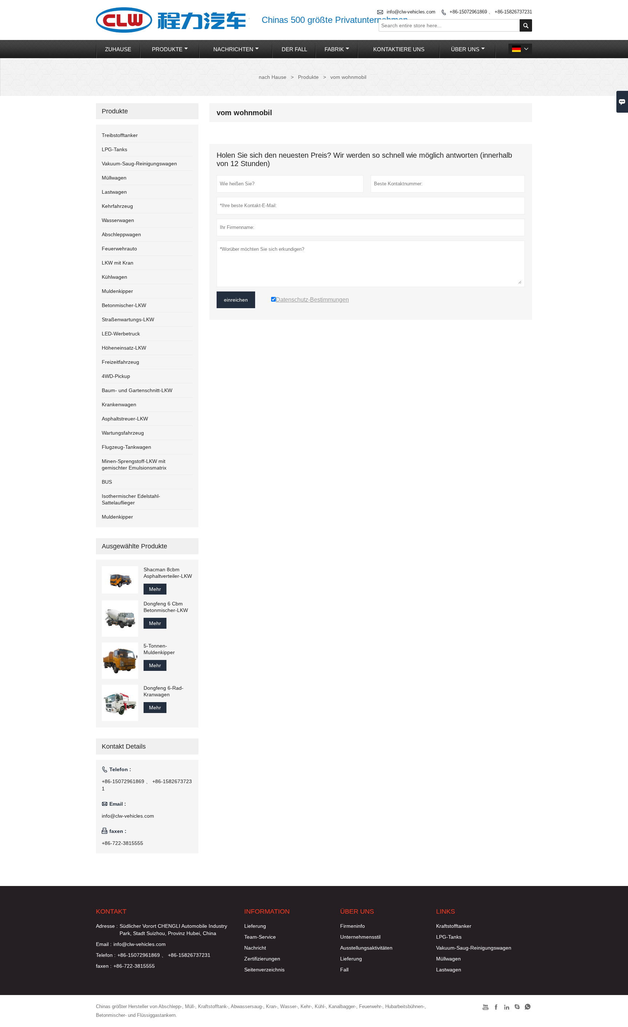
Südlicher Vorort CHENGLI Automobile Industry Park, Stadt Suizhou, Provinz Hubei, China (173, 929)
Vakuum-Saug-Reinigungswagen (139, 163)
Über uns (465, 49)
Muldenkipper (117, 291)
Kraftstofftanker (453, 926)
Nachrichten (233, 49)
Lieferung (255, 926)
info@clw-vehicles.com (411, 12)
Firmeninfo (352, 926)
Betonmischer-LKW (124, 305)
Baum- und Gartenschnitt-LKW (137, 390)
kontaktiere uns (398, 49)
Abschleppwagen (121, 234)
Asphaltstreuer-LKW (125, 419)
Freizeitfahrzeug (120, 362)
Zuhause (118, 49)
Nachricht (255, 948)
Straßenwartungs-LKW (128, 319)
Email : (104, 944)
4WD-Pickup (116, 376)
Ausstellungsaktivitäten (366, 948)
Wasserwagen (118, 220)
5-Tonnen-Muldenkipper (159, 649)
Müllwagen (114, 178)
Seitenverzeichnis (264, 969)
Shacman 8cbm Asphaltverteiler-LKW (168, 573)
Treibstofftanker (120, 135)
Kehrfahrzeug (117, 206)
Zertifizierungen (262, 959)
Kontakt (111, 911)
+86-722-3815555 (122, 843)
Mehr (155, 589)
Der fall (294, 49)
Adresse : (107, 926)
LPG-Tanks (114, 149)
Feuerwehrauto (119, 248)
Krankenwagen (119, 404)
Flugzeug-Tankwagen (126, 447)
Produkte (167, 49)
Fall (344, 969)
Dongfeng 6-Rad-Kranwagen (164, 691)
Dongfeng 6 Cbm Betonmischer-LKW (166, 607)
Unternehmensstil (360, 937)
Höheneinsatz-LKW (124, 348)
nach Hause (272, 77)
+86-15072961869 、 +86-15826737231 (491, 12)
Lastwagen (114, 192)
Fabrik (334, 49)
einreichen (236, 300)
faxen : (104, 966)
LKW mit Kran (117, 263)
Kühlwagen (114, 277)
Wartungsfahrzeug (123, 433)
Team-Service (260, 937)
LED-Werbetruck (121, 334)
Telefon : (106, 955)
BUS (107, 482)
